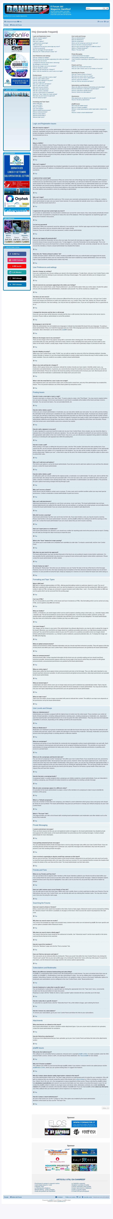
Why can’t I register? (38, 41)
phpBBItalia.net (62, 1201)
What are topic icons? (38, 117)
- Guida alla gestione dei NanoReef (44, 1191)
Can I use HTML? (37, 105)
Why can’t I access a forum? (40, 87)
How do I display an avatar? (40, 67)
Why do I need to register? (40, 38)
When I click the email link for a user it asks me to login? (48, 71)
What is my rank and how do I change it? (44, 69)
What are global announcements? (42, 110)
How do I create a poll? (39, 82)
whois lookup (80, 1079)
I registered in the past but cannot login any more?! (46, 46)
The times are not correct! (40, 61)
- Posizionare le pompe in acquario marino (46, 1183)
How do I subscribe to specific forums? (82, 90)
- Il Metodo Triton (39, 1186)
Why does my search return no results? (82, 76)
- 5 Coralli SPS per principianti (80, 1191)
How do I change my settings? (41, 57)
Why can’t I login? (37, 44)
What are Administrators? (78, 38)
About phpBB (84, 1055)
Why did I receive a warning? (40, 90)
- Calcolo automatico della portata (81, 1186)
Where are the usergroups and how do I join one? (85, 43)
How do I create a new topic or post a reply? (44, 77)
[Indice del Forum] (27, 9)
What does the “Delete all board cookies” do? (45, 51)
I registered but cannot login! (40, 43)
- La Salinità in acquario (78, 1183)
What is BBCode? (37, 103)
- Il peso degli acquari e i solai (43, 1185)
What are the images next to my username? (44, 66)
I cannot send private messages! (80, 55)
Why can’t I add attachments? (41, 89)
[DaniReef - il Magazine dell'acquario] (17, 95)
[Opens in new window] (57, 1124)
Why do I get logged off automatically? (43, 50)
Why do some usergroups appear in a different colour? (86, 46)
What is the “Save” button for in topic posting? (45, 94)
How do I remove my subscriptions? (81, 92)
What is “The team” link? (78, 50)
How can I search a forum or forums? (82, 74)
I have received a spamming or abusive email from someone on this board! (90, 60)
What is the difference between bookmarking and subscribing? (88, 87)
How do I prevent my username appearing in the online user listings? (51, 59)
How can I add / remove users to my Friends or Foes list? (87, 68)
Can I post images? (38, 108)
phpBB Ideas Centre (39, 1067)
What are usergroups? (78, 41)
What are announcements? (40, 112)
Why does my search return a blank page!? (83, 77)
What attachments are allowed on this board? (84, 98)
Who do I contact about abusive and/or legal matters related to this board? (89, 109)
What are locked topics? (39, 115)
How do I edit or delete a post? (41, 78)
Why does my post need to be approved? (44, 95)
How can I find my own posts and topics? (83, 81)
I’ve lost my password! (39, 48)
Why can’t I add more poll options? (42, 83)
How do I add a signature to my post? (43, 80)
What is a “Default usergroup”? (80, 48)
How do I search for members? (80, 79)
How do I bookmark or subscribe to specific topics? (85, 88)
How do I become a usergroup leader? (82, 44)
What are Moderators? (78, 39)
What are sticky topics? (39, 113)
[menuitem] (19, 21)
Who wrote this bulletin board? (80, 105)
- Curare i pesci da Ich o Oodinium (81, 1188)
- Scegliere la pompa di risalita (80, 1185)
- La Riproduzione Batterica (42, 1188)
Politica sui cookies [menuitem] (70, 1197)
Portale (6, 25)
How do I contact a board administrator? (82, 112)
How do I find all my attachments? (81, 99)
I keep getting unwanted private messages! (83, 57)
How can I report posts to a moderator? (43, 92)
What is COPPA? (37, 39)
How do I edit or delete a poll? (41, 85)
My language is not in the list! (40, 64)
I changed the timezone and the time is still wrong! (46, 62)
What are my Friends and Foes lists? (81, 66)
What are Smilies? (37, 106)
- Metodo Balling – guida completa (44, 1189)
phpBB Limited (82, 1054)
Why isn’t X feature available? (79, 107)
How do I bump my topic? (39, 97)
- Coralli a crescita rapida (78, 1189)
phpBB (64, 330)
